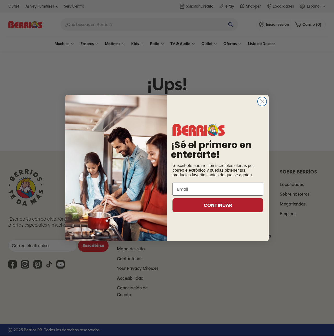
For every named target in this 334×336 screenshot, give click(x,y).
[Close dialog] (262, 101)
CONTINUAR (218, 205)
